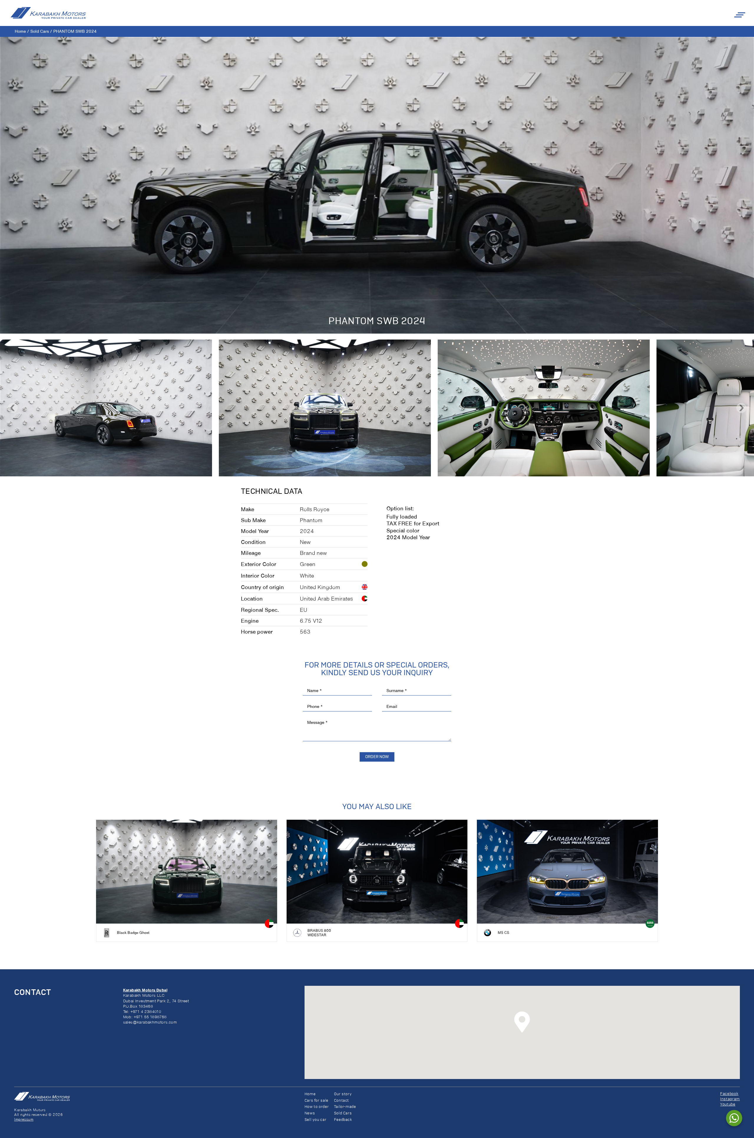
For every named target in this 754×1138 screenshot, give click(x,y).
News (310, 1113)
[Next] (741, 408)
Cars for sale (316, 1101)
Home (20, 31)
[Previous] (13, 408)
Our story (343, 1094)
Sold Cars (39, 31)
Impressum (24, 1119)
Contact (341, 1101)
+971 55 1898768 (150, 1017)
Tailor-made (345, 1107)
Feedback (343, 1120)
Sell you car (316, 1120)
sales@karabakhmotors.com (150, 1022)
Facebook (729, 1094)
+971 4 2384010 (145, 1012)
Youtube (727, 1104)
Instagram (730, 1099)
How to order (317, 1107)
